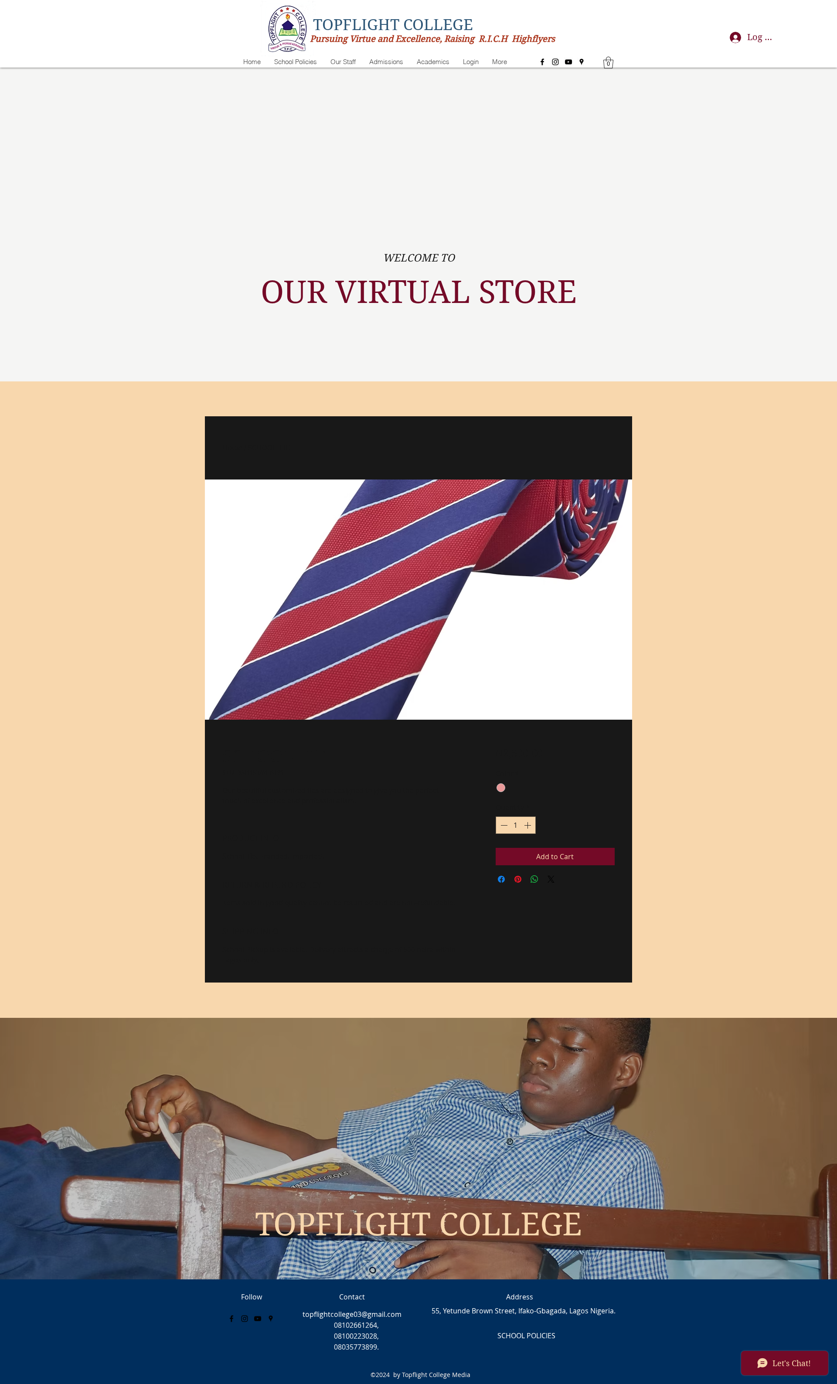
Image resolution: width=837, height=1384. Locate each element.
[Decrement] (503, 825)
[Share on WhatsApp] (534, 879)
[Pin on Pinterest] (518, 879)
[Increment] (528, 825)
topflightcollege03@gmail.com (352, 1314)
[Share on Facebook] (501, 879)
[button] (608, 62)
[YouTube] (568, 62)
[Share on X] (551, 879)
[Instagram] (555, 62)
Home (232, 448)
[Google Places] (581, 62)
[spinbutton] (515, 825)
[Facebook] (542, 62)
